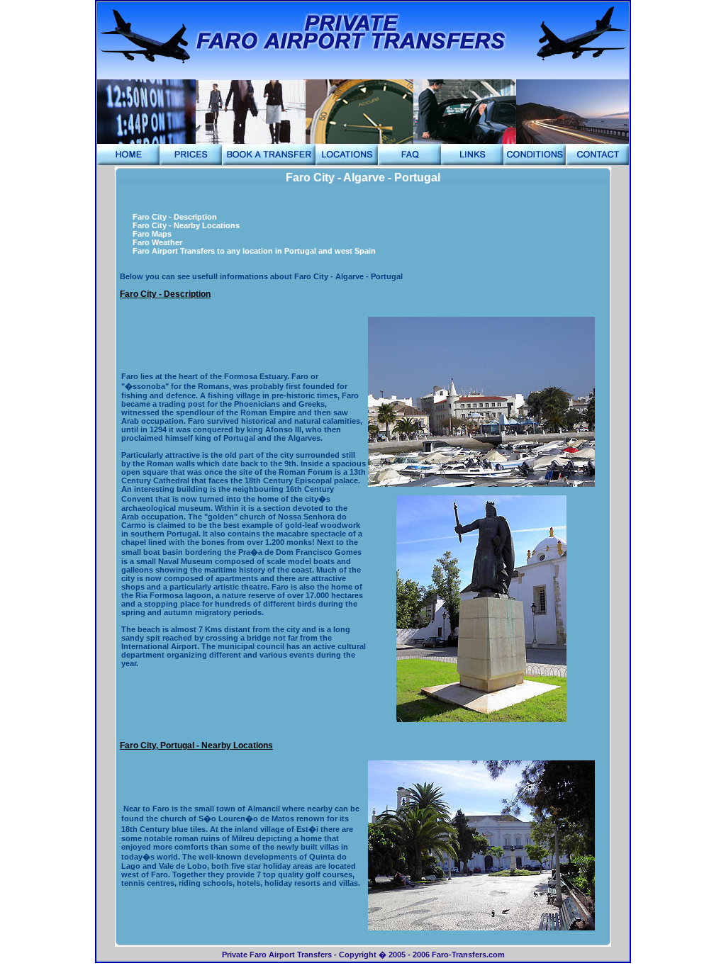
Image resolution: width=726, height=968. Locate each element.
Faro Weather (157, 242)
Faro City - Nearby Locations (186, 225)
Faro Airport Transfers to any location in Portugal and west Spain (254, 251)
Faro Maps (152, 234)
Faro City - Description (175, 217)
